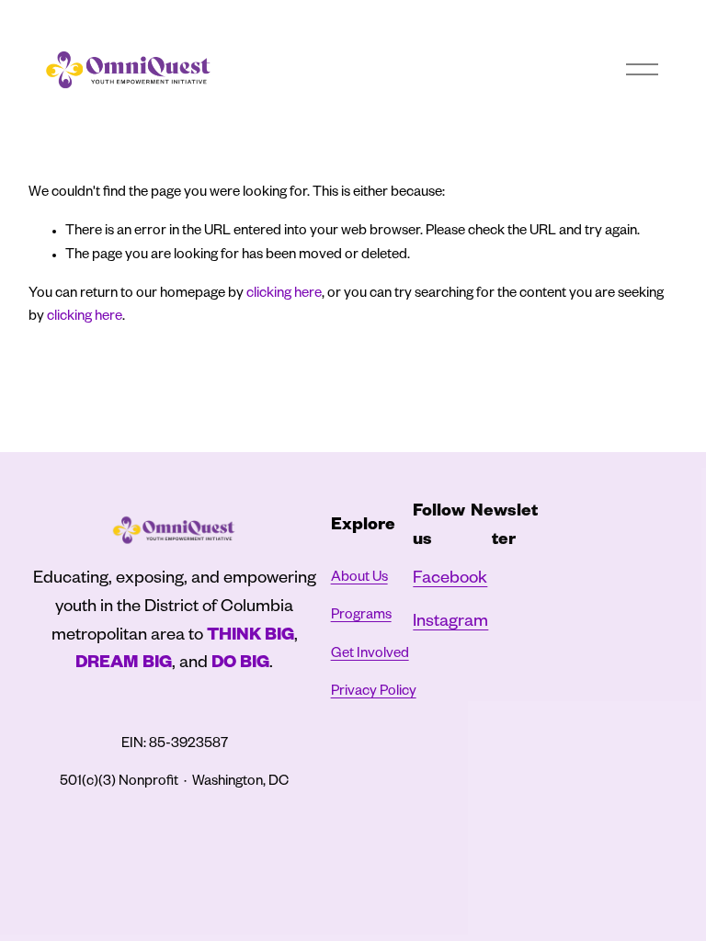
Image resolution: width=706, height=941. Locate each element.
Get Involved (370, 655)
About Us (359, 578)
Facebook (450, 580)
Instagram (450, 623)
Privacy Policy (373, 692)
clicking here (284, 294)
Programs (361, 616)
